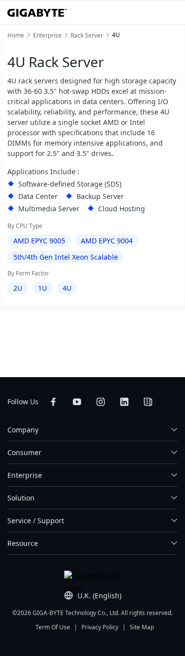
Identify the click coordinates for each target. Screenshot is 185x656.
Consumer (24, 452)
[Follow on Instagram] (101, 402)
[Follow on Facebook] (53, 402)
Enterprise (24, 475)
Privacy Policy (99, 627)
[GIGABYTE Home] (37, 13)
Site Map (142, 627)
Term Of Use (53, 627)
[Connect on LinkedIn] (124, 402)
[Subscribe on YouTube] (77, 402)
